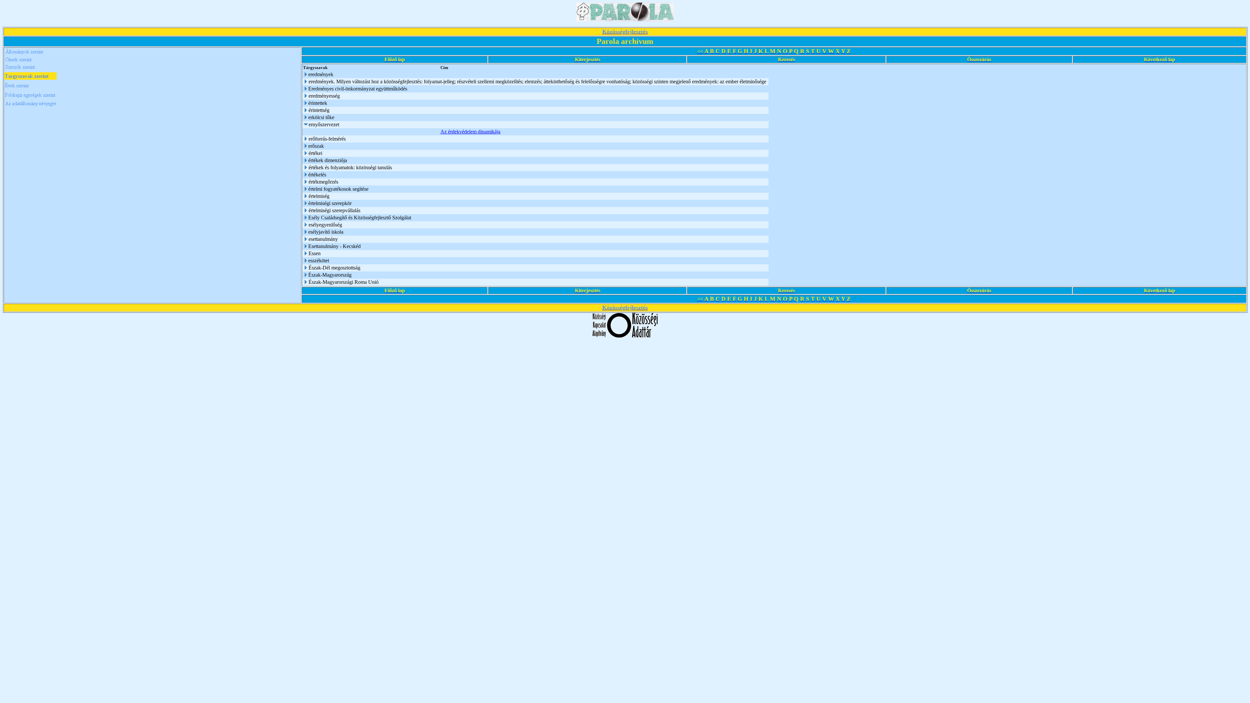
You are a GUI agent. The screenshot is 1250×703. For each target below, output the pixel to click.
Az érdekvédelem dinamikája (470, 131)
